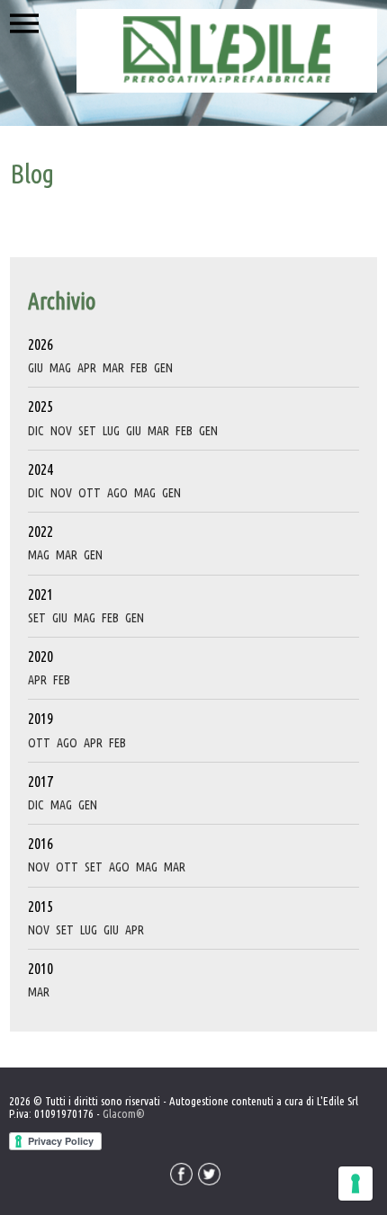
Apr (86, 368)
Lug (111, 431)
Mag (60, 368)
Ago (117, 493)
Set (87, 431)
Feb (139, 368)
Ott (89, 493)
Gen (163, 368)
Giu (35, 368)
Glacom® (124, 1113)
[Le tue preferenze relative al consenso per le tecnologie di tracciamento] (355, 1183)
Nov (61, 431)
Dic (36, 431)
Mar (113, 368)
